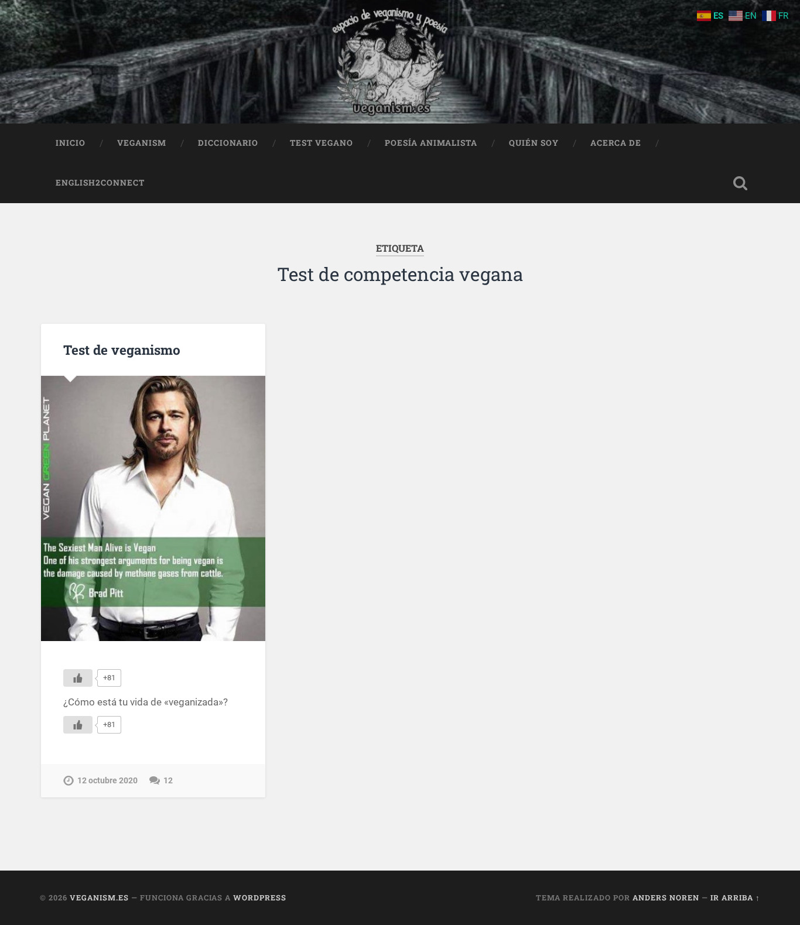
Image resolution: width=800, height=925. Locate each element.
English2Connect (100, 182)
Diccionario (228, 143)
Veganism (141, 143)
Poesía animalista (431, 143)
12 (168, 781)
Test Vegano (321, 143)
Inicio (71, 143)
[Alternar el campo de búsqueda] (740, 183)
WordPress (259, 897)
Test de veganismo (121, 349)
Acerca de (615, 143)
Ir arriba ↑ (735, 897)
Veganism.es (99, 897)
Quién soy (534, 143)
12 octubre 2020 (107, 781)
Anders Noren (666, 897)
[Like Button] (78, 678)
